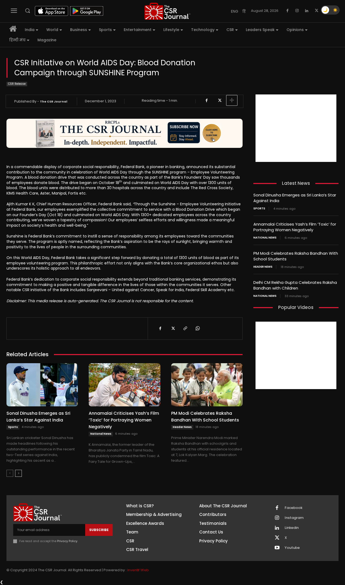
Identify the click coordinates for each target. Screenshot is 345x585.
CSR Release (17, 84)
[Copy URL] (185, 328)
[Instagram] (297, 11)
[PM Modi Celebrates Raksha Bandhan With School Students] (207, 384)
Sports (13, 427)
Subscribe (99, 530)
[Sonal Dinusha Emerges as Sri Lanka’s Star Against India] (42, 384)
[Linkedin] (306, 11)
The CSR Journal (53, 101)
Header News (182, 427)
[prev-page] (9, 473)
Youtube (292, 547)
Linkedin (292, 527)
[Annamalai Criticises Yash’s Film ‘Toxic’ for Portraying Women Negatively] (124, 384)
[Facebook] (287, 11)
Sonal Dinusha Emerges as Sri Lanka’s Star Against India (38, 416)
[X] (316, 11)
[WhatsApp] (197, 328)
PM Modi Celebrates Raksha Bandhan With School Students (205, 416)
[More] (231, 100)
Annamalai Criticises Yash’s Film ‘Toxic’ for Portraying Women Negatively (124, 420)
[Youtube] (277, 548)
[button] (27, 10)
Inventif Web (138, 570)
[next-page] (18, 473)
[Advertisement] (296, 128)
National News (100, 434)
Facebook (293, 507)
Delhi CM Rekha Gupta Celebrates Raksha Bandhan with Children (295, 285)
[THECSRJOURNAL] (167, 11)
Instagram (294, 517)
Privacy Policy (67, 541)
